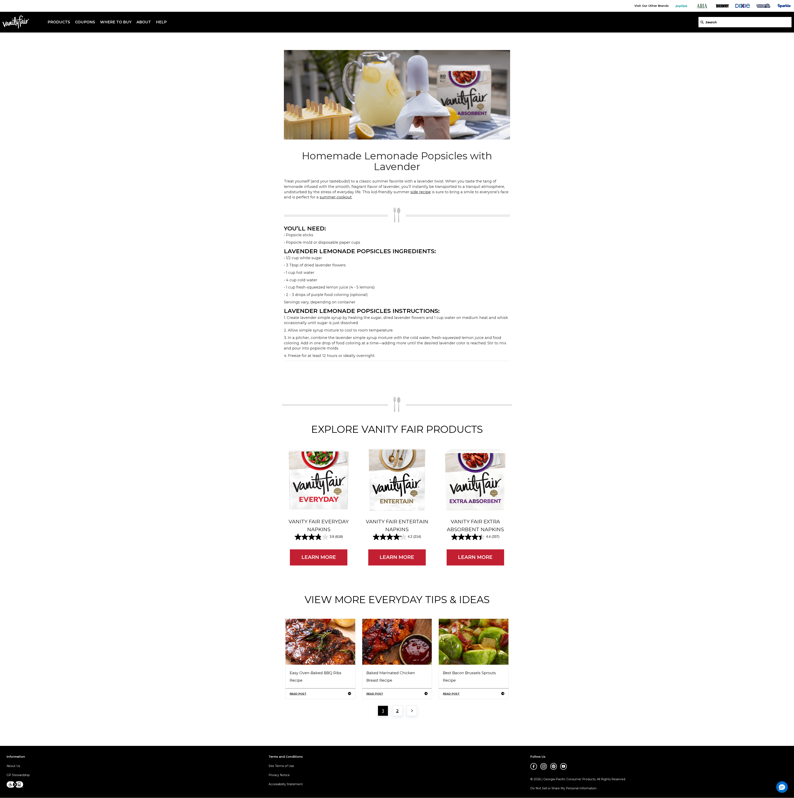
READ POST (298, 693)
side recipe (420, 192)
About (143, 22)
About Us (13, 766)
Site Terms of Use (281, 766)
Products (59, 22)
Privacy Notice (279, 775)
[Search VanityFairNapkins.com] (702, 22)
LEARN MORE (318, 557)
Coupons (85, 22)
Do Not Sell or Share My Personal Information (563, 788)
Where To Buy (116, 22)
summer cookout (336, 197)
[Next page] (412, 711)
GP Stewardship (18, 775)
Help (161, 22)
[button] (782, 787)
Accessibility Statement (286, 784)
